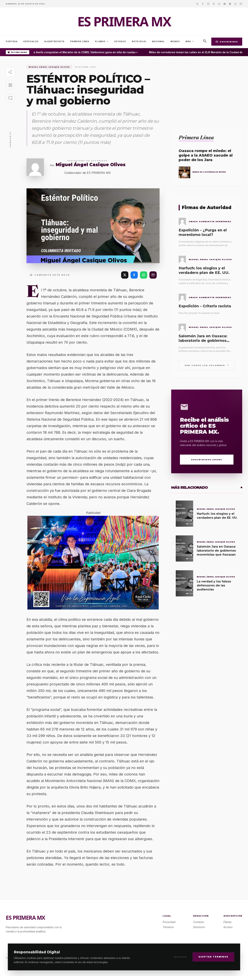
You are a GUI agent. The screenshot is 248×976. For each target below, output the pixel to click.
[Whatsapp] (235, 3)
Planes (227, 922)
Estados (120, 41)
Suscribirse (227, 41)
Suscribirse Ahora (206, 460)
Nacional (158, 41)
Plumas (102, 41)
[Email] (241, 3)
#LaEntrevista (54, 41)
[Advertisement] (206, 90)
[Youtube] (224, 3)
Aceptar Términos (213, 956)
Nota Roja (139, 41)
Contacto (198, 922)
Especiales (30, 41)
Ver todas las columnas (207, 365)
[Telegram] (230, 3)
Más (190, 41)
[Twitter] (197, 3)
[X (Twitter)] (124, 275)
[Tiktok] (219, 3)
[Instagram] (208, 3)
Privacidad (180, 957)
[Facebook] (203, 3)
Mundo (175, 41)
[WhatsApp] (143, 275)
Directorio (199, 927)
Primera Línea (79, 41)
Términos (168, 927)
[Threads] (213, 3)
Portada (12, 41)
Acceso (228, 927)
